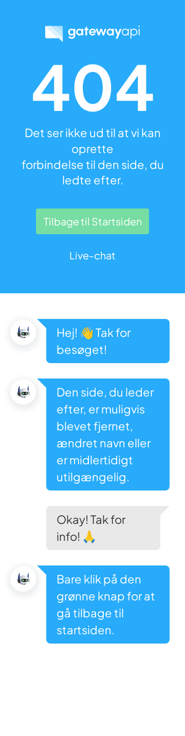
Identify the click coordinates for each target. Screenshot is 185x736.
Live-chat (92, 255)
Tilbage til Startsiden (93, 221)
